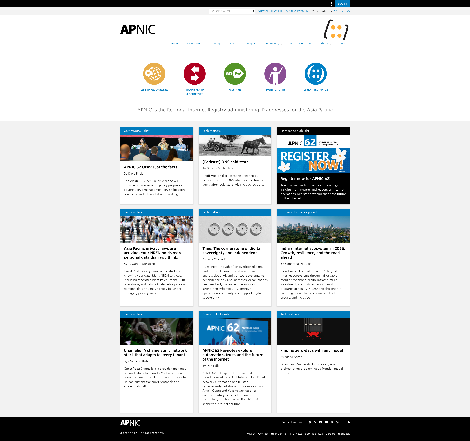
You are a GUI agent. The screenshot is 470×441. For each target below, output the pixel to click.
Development (307, 212)
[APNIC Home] (137, 29)
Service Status (314, 433)
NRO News (295, 433)
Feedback (344, 433)
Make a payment (298, 11)
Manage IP (193, 43)
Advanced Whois (270, 11)
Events (233, 43)
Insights (251, 43)
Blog (290, 43)
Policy (146, 131)
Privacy (251, 433)
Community (271, 43)
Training (214, 43)
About (324, 43)
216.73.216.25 (341, 11)
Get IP (174, 43)
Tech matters (211, 131)
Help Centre (306, 43)
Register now (306, 194)
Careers (330, 433)
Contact (342, 43)
